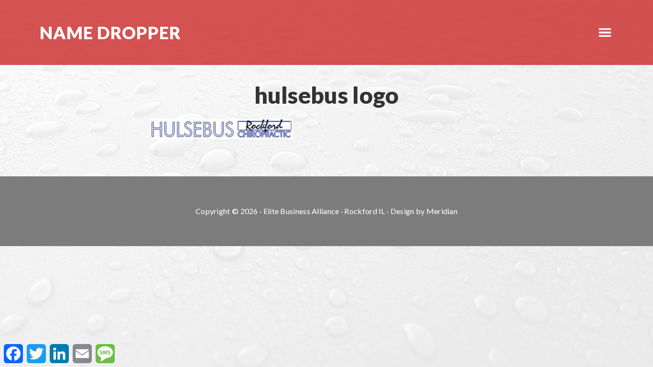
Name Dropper (110, 32)
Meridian (441, 211)
